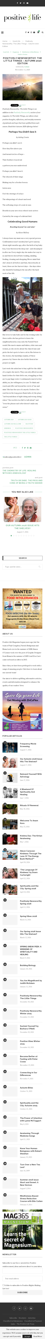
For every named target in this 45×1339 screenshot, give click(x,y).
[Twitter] (20, 3)
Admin (26, 66)
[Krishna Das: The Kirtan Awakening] (10, 840)
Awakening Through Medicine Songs (29, 1134)
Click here (26, 669)
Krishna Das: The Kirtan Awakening (31, 837)
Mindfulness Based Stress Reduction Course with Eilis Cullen (31, 1198)
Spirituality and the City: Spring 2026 (29, 887)
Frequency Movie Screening (28, 745)
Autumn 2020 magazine (12, 424)
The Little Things (10, 437)
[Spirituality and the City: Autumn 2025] (10, 1107)
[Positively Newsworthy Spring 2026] (10, 905)
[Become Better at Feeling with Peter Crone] (10, 1060)
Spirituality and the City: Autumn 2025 (29, 1104)
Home (4, 41)
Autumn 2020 (9, 419)
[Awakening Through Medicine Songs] (10, 1137)
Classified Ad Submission (13, 1321)
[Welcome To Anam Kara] (10, 824)
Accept (27, 1336)
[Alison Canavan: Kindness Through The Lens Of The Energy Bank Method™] (10, 855)
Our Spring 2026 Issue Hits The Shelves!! (30, 932)
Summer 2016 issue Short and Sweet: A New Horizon (29, 1182)
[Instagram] (24, 3)
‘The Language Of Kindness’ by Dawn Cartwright (29, 872)
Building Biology (28, 965)
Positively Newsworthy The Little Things (20, 432)
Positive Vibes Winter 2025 (30, 1042)
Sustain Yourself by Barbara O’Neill (29, 1027)
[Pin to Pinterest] (27, 448)
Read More (38, 1336)
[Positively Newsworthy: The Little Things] (10, 1000)
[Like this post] (17, 448)
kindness (7, 428)
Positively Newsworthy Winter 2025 (31, 1012)
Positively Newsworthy (22, 112)
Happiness (16, 52)
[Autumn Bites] (10, 1092)
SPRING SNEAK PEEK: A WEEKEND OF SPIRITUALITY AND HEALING (30, 950)
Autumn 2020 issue (25, 419)
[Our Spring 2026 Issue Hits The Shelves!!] (10, 935)
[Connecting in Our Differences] (10, 1076)
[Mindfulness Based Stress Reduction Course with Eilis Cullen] (10, 1200)
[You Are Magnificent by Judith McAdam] (10, 984)
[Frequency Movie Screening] (10, 748)
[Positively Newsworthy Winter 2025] (10, 1015)
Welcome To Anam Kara (29, 821)
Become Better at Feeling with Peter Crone (29, 1059)
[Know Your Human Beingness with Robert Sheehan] (10, 1152)
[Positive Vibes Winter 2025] (10, 1045)
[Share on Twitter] (25, 448)
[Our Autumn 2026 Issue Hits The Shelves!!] (22, 509)
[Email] (27, 3)
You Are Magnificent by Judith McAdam (31, 981)
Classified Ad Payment (33, 1321)
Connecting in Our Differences (28, 1073)
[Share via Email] (31, 448)
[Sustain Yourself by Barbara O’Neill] (10, 1030)
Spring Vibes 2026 (28, 916)
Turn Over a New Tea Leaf (30, 1165)
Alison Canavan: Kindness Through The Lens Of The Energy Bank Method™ (30, 855)
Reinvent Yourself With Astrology (31, 775)
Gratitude (29, 424)
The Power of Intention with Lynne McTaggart (31, 1119)
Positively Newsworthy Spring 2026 (31, 902)
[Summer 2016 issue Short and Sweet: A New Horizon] (10, 1184)
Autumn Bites (26, 1088)
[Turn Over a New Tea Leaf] (10, 1168)
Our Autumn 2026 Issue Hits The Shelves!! (31, 760)
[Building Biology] (10, 969)
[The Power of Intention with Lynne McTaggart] (10, 1122)
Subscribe (13, 1318)
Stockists (22, 1318)
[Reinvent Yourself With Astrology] (10, 778)
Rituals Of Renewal (29, 805)
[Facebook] (17, 3)
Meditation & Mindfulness (30, 52)
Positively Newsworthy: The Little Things (31, 997)
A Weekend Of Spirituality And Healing (27, 792)
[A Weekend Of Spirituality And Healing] (10, 793)
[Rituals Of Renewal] (10, 809)
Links (13, 1324)
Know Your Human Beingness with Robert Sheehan (31, 1151)
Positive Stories (22, 54)
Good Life (16, 41)
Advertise (32, 1318)
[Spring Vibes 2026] (10, 920)
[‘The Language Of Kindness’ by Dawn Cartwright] (10, 874)
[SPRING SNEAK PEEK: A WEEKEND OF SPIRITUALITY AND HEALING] (10, 950)
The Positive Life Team (25, 1324)
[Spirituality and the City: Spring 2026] (10, 890)
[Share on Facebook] (22, 448)
